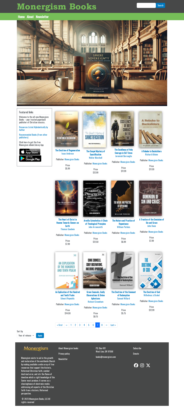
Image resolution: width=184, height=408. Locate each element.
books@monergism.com (106, 356)
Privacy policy (64, 353)
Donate (136, 353)
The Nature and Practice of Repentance (123, 222)
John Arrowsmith (95, 227)
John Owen (151, 226)
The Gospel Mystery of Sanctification (95, 153)
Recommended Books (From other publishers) (33, 136)
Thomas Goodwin (68, 229)
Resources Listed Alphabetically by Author (33, 128)
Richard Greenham (95, 301)
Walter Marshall (95, 157)
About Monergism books (68, 348)
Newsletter (42, 16)
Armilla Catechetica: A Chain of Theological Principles (95, 222)
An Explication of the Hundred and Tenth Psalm (67, 293)
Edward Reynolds (67, 298)
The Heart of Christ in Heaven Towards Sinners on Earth (67, 223)
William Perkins (123, 227)
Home (21, 16)
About (30, 16)
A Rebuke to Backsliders (152, 151)
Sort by (20, 331)
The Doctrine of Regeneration (67, 150)
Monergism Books (56, 6)
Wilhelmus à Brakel (152, 295)
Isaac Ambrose (68, 153)
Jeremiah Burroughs (123, 156)
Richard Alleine (151, 154)
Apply (40, 335)
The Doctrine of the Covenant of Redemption (123, 293)
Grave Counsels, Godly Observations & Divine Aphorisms (95, 295)
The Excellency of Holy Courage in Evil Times (123, 151)
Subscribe (137, 348)
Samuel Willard (123, 298)
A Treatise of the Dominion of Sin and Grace (151, 221)
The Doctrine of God (151, 292)
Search (160, 5)
